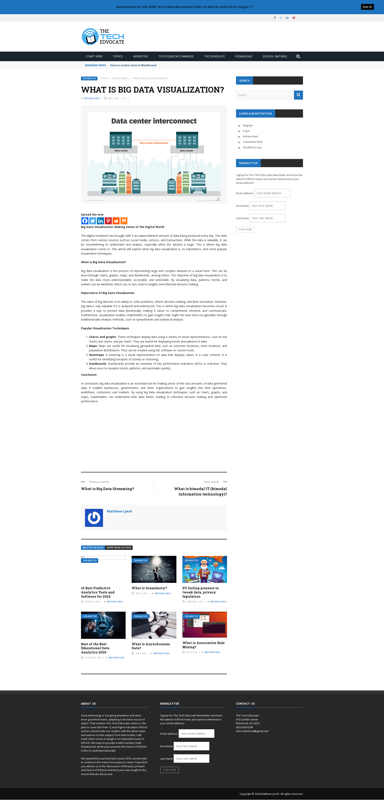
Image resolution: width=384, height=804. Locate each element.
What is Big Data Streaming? (107, 488)
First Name (242, 206)
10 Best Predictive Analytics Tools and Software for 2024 (97, 592)
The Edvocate (214, 56)
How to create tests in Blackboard (133, 65)
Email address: (245, 193)
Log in (246, 131)
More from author (119, 547)
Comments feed (252, 142)
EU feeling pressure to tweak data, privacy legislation (200, 592)
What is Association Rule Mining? (203, 645)
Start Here (94, 56)
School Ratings (275, 56)
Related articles (93, 547)
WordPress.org (252, 147)
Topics (118, 56)
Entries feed (250, 136)
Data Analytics (89, 78)
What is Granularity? (149, 588)
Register (248, 125)
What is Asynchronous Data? (151, 646)
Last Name (242, 218)
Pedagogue (243, 56)
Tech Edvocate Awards (176, 56)
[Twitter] (92, 220)
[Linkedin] (100, 220)
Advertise (140, 56)
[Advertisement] (154, 436)
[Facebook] (84, 220)
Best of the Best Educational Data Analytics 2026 (95, 648)
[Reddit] (116, 220)
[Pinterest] (108, 220)
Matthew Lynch (92, 98)
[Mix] (123, 220)
